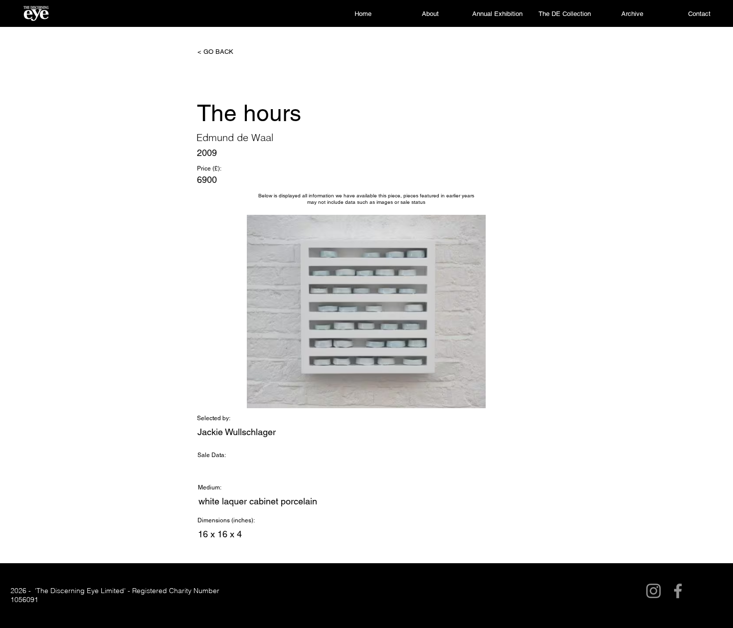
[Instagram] (653, 591)
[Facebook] (678, 591)
